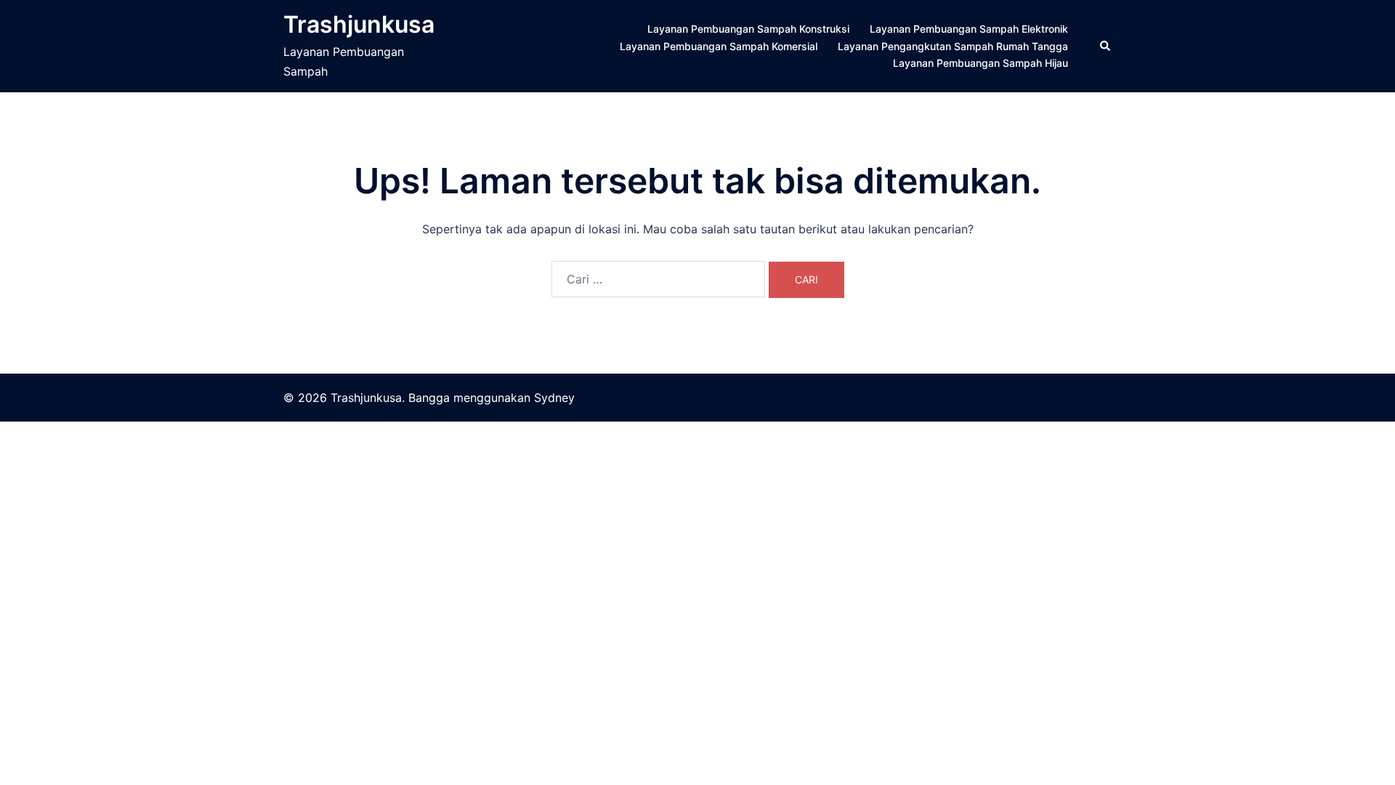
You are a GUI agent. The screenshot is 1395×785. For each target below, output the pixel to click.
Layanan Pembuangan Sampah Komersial (718, 46)
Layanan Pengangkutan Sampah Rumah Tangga (953, 46)
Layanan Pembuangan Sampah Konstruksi (748, 29)
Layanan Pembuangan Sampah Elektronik (969, 29)
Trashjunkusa (358, 24)
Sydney (554, 397)
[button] (1106, 46)
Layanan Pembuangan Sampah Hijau (980, 63)
